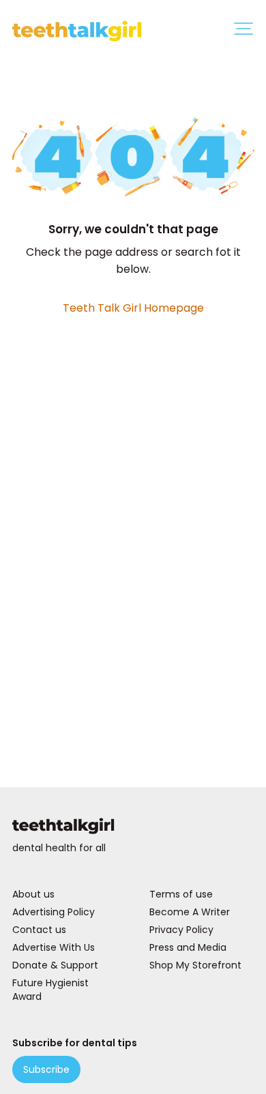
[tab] (243, 31)
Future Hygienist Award (50, 989)
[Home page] (133, 828)
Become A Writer (189, 912)
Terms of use (181, 894)
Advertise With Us (53, 947)
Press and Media (187, 947)
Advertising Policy (53, 912)
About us (33, 894)
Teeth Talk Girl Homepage (133, 308)
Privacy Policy (181, 929)
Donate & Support (55, 965)
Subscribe (46, 1069)
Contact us (39, 929)
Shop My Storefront (195, 965)
